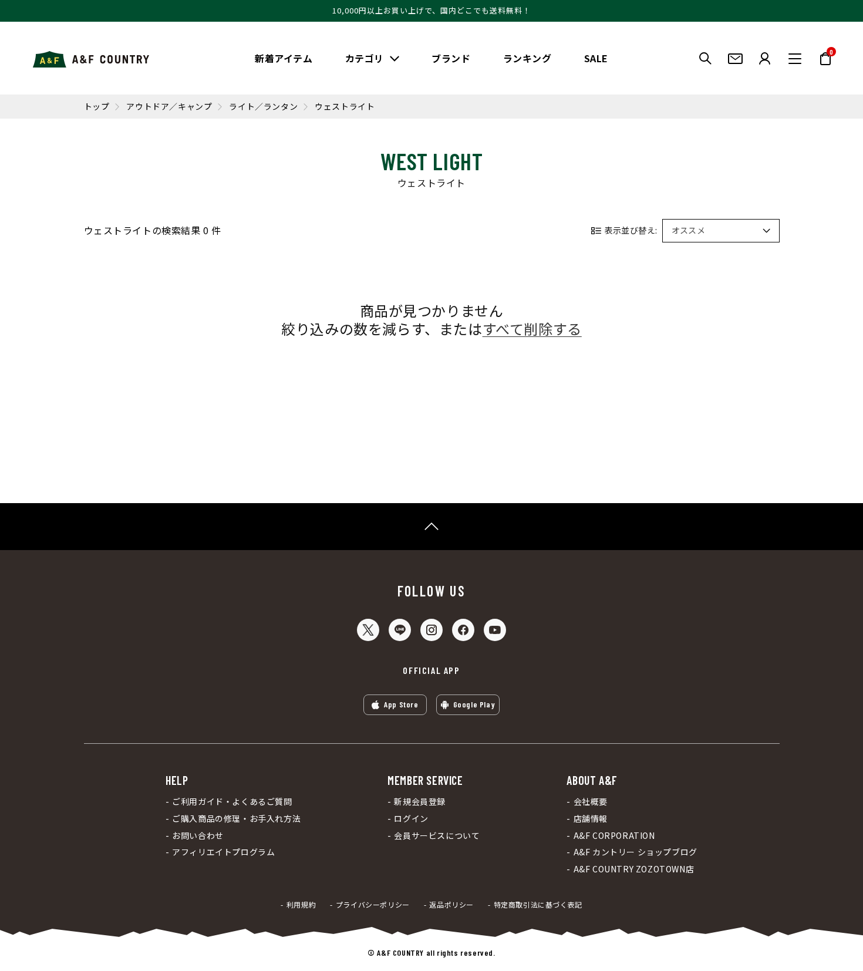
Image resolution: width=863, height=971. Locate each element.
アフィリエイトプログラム (223, 852)
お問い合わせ (198, 836)
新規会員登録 (420, 802)
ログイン (411, 819)
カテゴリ (364, 58)
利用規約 (301, 905)
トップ (97, 107)
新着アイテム (284, 58)
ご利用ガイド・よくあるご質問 (232, 802)
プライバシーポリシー (373, 905)
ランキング (527, 58)
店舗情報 (591, 819)
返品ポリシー (451, 905)
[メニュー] (794, 58)
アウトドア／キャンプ (169, 107)
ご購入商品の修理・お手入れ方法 (236, 819)
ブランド (451, 58)
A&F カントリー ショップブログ (635, 852)
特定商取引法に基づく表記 (538, 905)
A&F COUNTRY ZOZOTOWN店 (634, 869)
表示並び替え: (631, 230)
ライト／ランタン (263, 107)
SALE (596, 58)
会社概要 (591, 802)
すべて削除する (532, 328)
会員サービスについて (437, 836)
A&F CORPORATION (614, 836)
